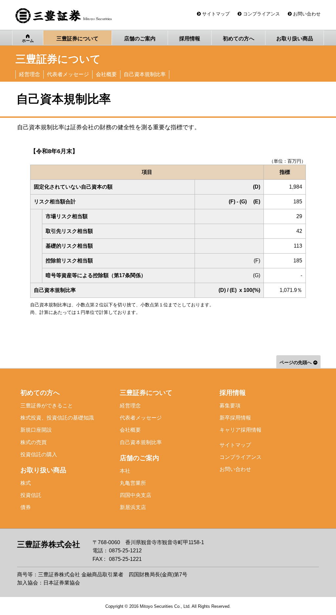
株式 (25, 483)
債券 (25, 507)
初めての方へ (40, 392)
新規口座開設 (36, 430)
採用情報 (233, 392)
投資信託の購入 (38, 454)
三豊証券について (146, 392)
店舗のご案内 (139, 457)
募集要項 (230, 405)
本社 (125, 471)
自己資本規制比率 (141, 442)
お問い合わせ (235, 469)
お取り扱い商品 (43, 470)
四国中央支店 (135, 495)
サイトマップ (235, 445)
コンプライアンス (241, 457)
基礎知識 (57, 417)
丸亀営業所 (133, 483)
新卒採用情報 (235, 417)
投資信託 (30, 495)
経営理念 (130, 405)
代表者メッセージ (141, 417)
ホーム (28, 40)
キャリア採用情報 (241, 430)
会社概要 (130, 430)
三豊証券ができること (46, 405)
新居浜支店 (133, 507)
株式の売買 (33, 442)
